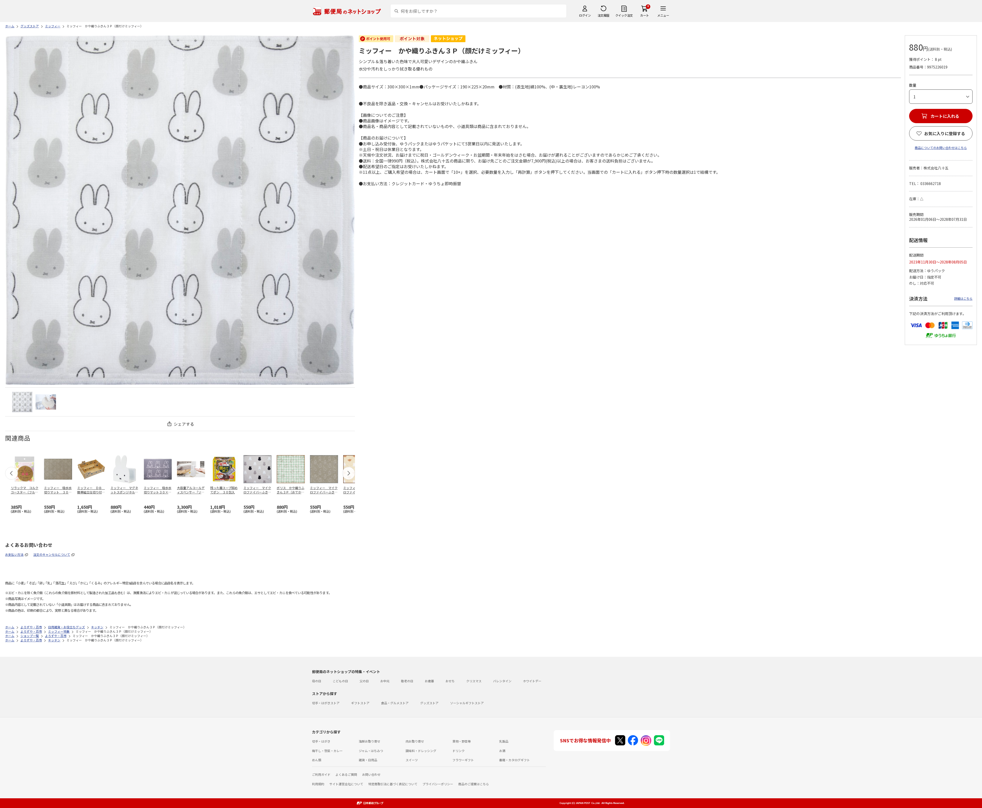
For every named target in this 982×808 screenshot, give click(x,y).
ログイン (585, 15)
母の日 (316, 681)
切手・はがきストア (326, 703)
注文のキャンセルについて (51, 554)
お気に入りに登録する (944, 133)
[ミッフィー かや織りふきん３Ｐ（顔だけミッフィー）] (22, 402)
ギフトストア (360, 703)
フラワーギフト (463, 760)
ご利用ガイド (321, 774)
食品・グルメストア (395, 703)
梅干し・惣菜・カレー (327, 750)
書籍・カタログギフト (514, 760)
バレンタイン (502, 681)
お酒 (502, 750)
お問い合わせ (371, 774)
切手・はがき (321, 741)
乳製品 (503, 741)
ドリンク (458, 750)
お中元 (384, 681)
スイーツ (412, 760)
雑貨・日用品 (368, 760)
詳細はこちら (963, 298)
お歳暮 (429, 681)
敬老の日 (407, 681)
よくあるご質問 (346, 774)
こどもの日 (340, 681)
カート (644, 15)
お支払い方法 (14, 554)
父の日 (364, 681)
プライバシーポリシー (437, 784)
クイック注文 (624, 15)
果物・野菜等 (461, 741)
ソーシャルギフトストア (467, 703)
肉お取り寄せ (415, 741)
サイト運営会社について (346, 784)
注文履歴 (603, 15)
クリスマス (474, 681)
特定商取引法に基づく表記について (392, 784)
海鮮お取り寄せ (369, 741)
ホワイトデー (532, 681)
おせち (450, 681)
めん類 (316, 760)
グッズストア (429, 703)
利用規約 (318, 784)
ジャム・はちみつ (371, 750)
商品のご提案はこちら (473, 784)
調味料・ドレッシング (421, 750)
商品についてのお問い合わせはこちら (941, 147)
